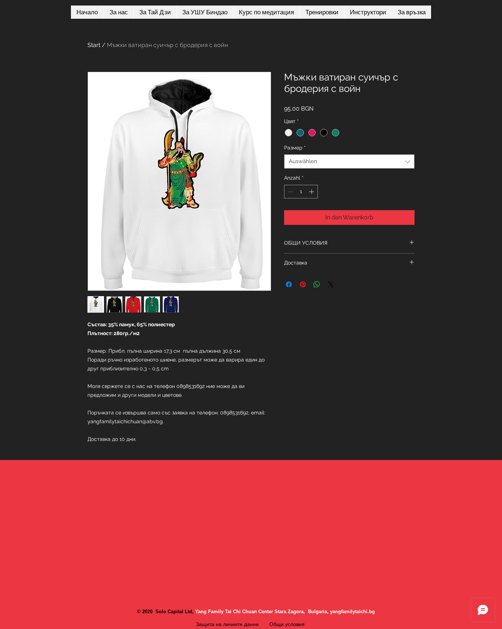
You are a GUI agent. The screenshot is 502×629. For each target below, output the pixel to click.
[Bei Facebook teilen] (288, 284)
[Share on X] (330, 284)
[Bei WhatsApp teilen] (316, 284)
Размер (295, 148)
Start (93, 45)
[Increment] (312, 191)
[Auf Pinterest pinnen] (302, 284)
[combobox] (349, 161)
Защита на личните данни (227, 624)
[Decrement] (289, 191)
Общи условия (287, 624)
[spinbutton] (301, 191)
